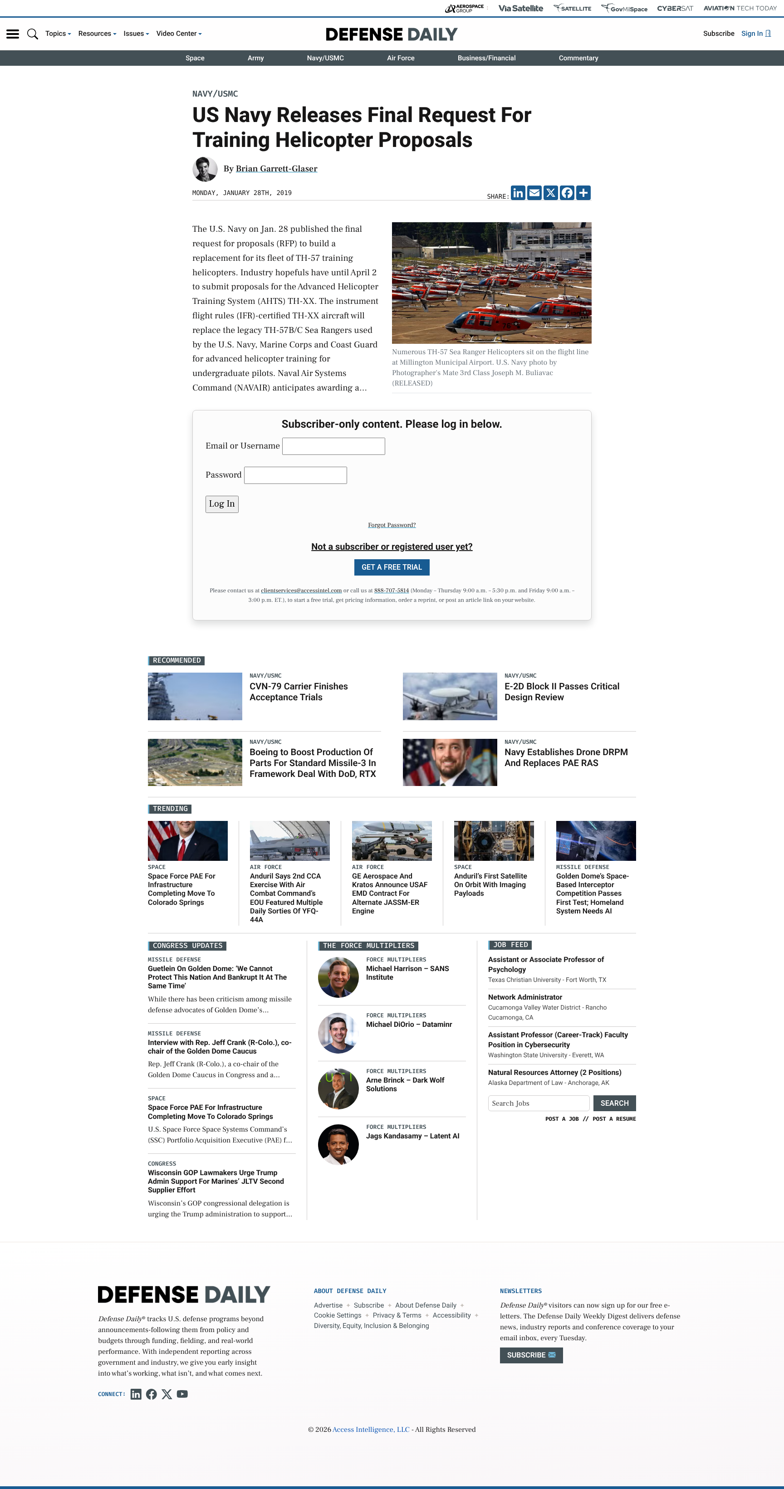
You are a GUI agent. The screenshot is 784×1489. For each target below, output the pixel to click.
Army (256, 58)
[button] (12, 34)
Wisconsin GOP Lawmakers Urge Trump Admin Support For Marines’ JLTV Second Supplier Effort (216, 1181)
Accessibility (452, 1315)
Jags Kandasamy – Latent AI (413, 1136)
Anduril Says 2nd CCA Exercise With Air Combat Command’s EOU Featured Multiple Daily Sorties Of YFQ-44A (286, 898)
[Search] (32, 33)
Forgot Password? (392, 525)
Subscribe (719, 33)
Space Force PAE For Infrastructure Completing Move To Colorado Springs (182, 889)
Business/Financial (487, 58)
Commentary (578, 58)
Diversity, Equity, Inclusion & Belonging (371, 1326)
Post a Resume (614, 1119)
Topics (55, 33)
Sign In (752, 33)
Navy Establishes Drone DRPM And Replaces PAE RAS (566, 757)
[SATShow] (572, 8)
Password (224, 475)
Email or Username (243, 446)
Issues (134, 33)
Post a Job (562, 1119)
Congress (162, 1164)
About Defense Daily (425, 1305)
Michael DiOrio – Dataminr (409, 1024)
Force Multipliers (396, 960)
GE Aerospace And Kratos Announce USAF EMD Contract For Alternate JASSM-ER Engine (390, 893)
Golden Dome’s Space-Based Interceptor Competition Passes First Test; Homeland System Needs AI (592, 893)
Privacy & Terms (397, 1315)
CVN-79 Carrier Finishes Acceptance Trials (299, 692)
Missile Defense (582, 867)
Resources (95, 33)
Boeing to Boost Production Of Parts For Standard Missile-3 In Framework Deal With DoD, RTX (313, 763)
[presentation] (338, 976)
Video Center (177, 33)
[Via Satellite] (521, 8)
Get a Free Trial (392, 567)
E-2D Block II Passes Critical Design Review (562, 692)
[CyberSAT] (675, 8)
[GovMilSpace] (624, 8)
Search (615, 1103)
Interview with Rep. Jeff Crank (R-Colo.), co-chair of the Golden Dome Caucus (220, 1046)
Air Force (401, 58)
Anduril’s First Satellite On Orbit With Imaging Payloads (490, 885)
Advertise (328, 1305)
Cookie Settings (338, 1315)
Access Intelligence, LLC (371, 1430)
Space (195, 58)
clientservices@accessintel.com (301, 591)
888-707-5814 (391, 591)
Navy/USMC (325, 58)
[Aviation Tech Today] (740, 8)
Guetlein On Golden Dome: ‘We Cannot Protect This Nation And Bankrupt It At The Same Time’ (217, 977)
